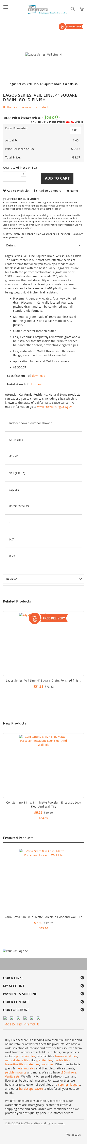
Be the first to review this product (25, 107)
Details (11, 245)
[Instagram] (19, 1018)
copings (63, 1084)
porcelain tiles (25, 1056)
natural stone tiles (17, 1060)
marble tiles (62, 1060)
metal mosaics (25, 1068)
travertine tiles (15, 1064)
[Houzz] (12, 1018)
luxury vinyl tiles (66, 1056)
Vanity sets (12, 1076)
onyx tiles (47, 1064)
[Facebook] (5, 1018)
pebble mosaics (15, 1072)
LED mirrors (68, 1072)
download (38, 376)
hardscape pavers (31, 1088)
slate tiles (32, 1064)
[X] (39, 1018)
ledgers (75, 1084)
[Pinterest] (26, 1018)
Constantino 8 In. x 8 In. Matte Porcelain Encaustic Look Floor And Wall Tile (43, 804)
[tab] (43, 245)
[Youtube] (32, 1018)
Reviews (11, 579)
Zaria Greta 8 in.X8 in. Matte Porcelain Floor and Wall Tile (43, 917)
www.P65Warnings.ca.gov (54, 407)
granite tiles (44, 1060)
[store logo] (47, 9)
